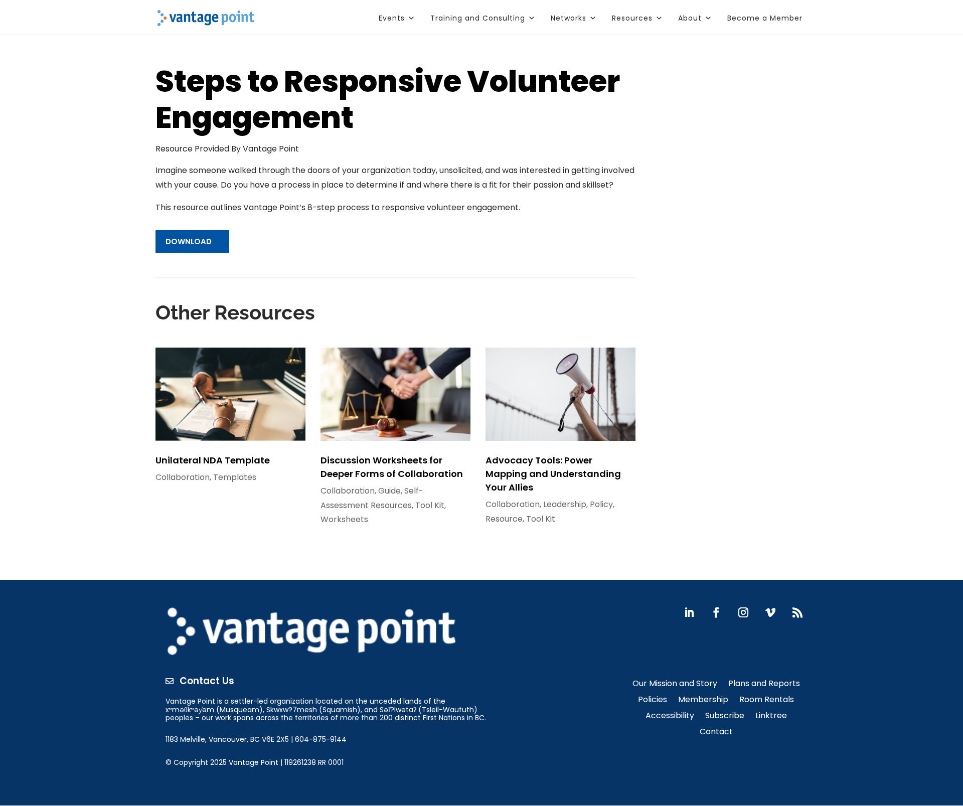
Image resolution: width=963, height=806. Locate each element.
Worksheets (344, 519)
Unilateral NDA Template (212, 460)
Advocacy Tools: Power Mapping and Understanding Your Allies (553, 474)
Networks (568, 18)
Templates (234, 477)
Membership (703, 700)
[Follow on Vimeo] (770, 612)
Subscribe (724, 716)
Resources (632, 18)
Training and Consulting (477, 18)
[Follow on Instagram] (743, 612)
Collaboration (182, 477)
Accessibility (670, 716)
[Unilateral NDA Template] (230, 394)
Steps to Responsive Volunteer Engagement (387, 100)
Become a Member (764, 18)
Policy (601, 504)
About (690, 18)
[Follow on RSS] (797, 612)
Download (189, 241)
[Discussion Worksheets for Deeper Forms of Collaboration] (395, 394)
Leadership (564, 504)
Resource (504, 519)
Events (392, 18)
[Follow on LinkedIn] (689, 612)
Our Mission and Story (674, 684)
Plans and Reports (764, 684)
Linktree (771, 716)
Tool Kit (429, 505)
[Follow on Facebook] (716, 612)
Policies (652, 700)
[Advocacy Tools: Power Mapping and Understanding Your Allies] (560, 394)
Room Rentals (766, 700)
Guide (389, 491)
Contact (716, 732)
